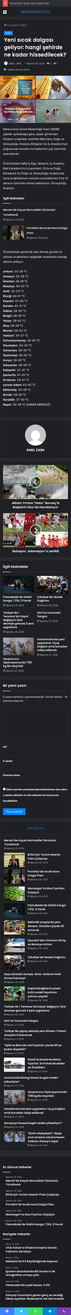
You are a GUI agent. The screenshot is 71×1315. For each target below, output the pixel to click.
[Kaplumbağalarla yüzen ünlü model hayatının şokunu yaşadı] (14, 993)
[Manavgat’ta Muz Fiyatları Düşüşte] (14, 893)
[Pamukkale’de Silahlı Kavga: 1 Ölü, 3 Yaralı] (18, 584)
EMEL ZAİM (15, 63)
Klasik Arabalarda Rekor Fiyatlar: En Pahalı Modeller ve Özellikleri (46, 1063)
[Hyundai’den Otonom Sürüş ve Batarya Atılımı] (14, 945)
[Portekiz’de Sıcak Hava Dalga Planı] (13, 233)
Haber (23, 25)
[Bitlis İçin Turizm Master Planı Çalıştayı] (14, 860)
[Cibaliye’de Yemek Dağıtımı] (52, 584)
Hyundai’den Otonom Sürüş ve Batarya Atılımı (47, 942)
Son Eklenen (35, 828)
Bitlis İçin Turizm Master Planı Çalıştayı (44, 856)
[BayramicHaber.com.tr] (35, 11)
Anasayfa (12, 25)
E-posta (8, 760)
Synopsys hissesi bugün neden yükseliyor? (33, 1123)
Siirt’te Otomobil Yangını (49, 614)
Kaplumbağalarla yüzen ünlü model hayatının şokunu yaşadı (44, 992)
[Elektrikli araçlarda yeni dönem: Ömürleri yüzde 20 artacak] (14, 927)
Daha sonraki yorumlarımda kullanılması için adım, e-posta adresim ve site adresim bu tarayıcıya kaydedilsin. (35, 795)
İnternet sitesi (11, 775)
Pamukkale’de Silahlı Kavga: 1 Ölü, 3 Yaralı (17, 598)
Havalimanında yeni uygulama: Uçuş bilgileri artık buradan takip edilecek (52, 644)
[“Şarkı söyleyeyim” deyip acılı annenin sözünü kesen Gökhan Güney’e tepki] (14, 1138)
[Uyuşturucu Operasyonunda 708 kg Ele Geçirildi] (18, 646)
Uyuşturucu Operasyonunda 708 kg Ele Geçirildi (17, 662)
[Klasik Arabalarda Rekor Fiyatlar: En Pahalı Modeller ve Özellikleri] (14, 1065)
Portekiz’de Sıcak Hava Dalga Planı (29, 3)
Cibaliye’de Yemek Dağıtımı (49, 598)
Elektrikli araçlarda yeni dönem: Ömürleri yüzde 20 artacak (46, 926)
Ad (5, 746)
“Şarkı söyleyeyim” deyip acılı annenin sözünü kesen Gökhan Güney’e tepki (46, 1137)
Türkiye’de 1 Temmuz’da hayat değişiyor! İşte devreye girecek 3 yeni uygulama (18, 620)
